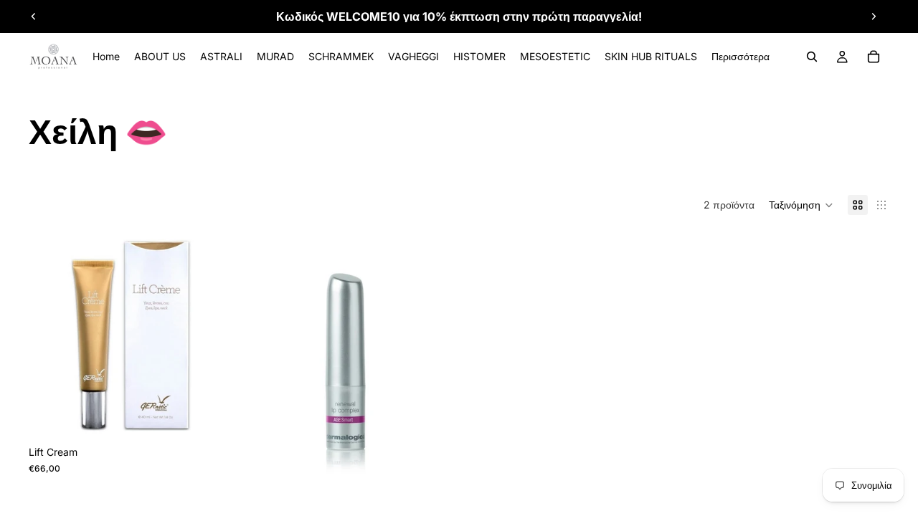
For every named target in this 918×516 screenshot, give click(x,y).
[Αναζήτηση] (812, 56)
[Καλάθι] (873, 56)
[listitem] (740, 56)
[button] (801, 205)
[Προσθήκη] (213, 417)
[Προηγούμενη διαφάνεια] (33, 16)
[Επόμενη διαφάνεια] (873, 16)
